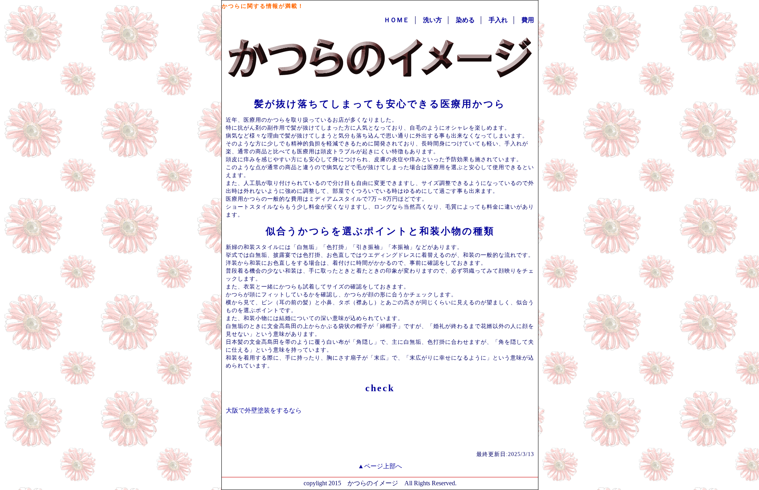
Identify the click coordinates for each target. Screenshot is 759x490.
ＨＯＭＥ (396, 20)
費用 (527, 20)
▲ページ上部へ (380, 466)
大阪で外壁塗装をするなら (264, 410)
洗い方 (432, 20)
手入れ (498, 20)
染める (465, 20)
